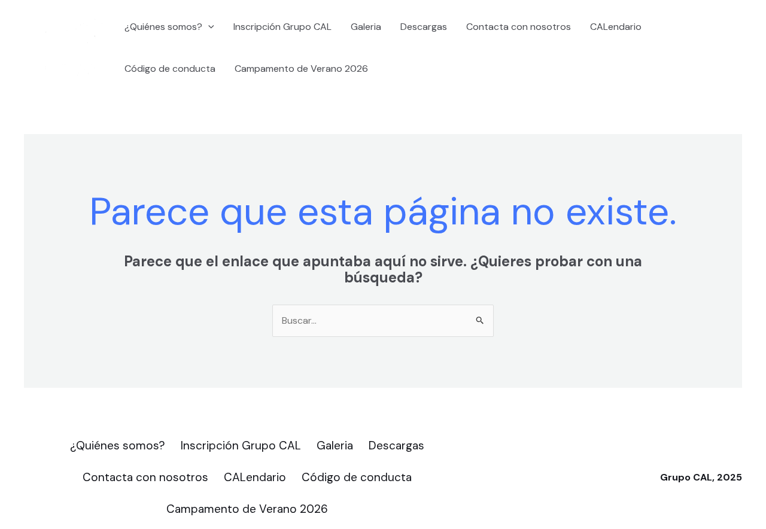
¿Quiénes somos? (163, 26)
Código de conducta (169, 68)
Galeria (366, 26)
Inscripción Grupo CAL (282, 26)
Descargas (423, 26)
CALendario (616, 26)
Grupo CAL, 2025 (701, 477)
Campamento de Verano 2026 (301, 68)
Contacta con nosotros (518, 26)
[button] (208, 27)
